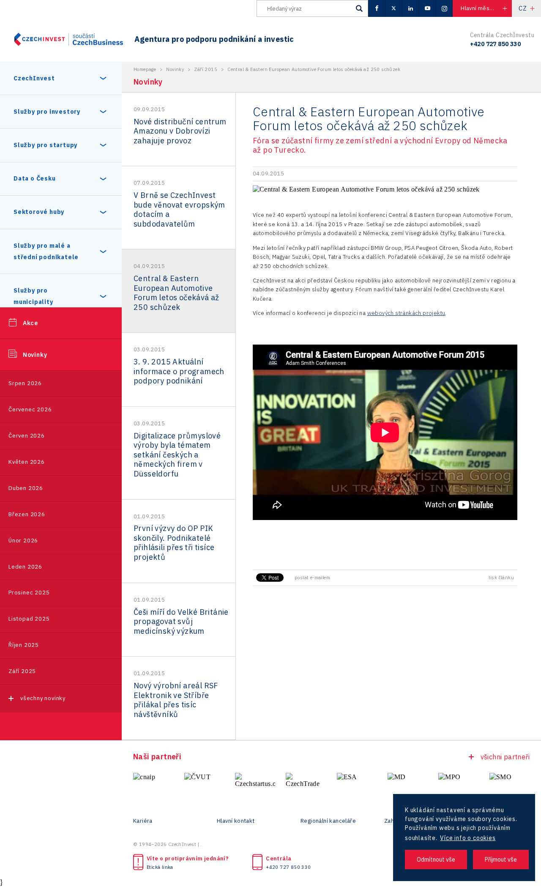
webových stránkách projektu (406, 313)
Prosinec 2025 (28, 592)
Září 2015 (205, 69)
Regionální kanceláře (328, 821)
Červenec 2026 (30, 409)
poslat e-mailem (312, 577)
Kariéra (143, 821)
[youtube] (427, 8)
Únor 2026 (23, 540)
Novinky (35, 355)
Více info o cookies (467, 838)
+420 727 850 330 (288, 867)
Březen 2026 (26, 514)
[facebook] (376, 8)
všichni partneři (505, 757)
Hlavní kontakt (236, 821)
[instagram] (444, 8)
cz (523, 8)
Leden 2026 (25, 566)
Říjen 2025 (23, 645)
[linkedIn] (410, 8)
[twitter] (393, 8)
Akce (30, 323)
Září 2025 (22, 671)
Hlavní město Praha (486, 8)
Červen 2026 (26, 435)
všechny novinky (43, 698)
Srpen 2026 (25, 383)
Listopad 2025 (28, 618)
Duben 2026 (25, 488)
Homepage (145, 69)
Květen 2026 (26, 461)
